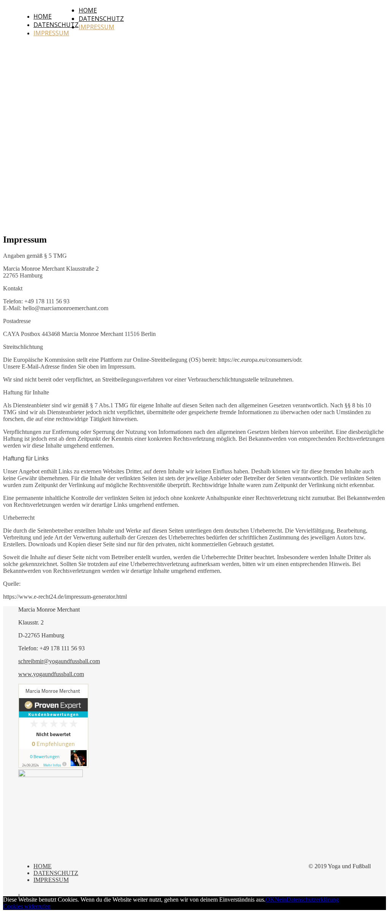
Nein (280, 899)
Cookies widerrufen (27, 906)
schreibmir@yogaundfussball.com (59, 661)
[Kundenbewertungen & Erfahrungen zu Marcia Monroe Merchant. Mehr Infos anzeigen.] (53, 766)
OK (270, 899)
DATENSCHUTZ (56, 24)
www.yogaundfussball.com (51, 674)
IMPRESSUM (51, 33)
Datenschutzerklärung (312, 899)
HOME (42, 16)
